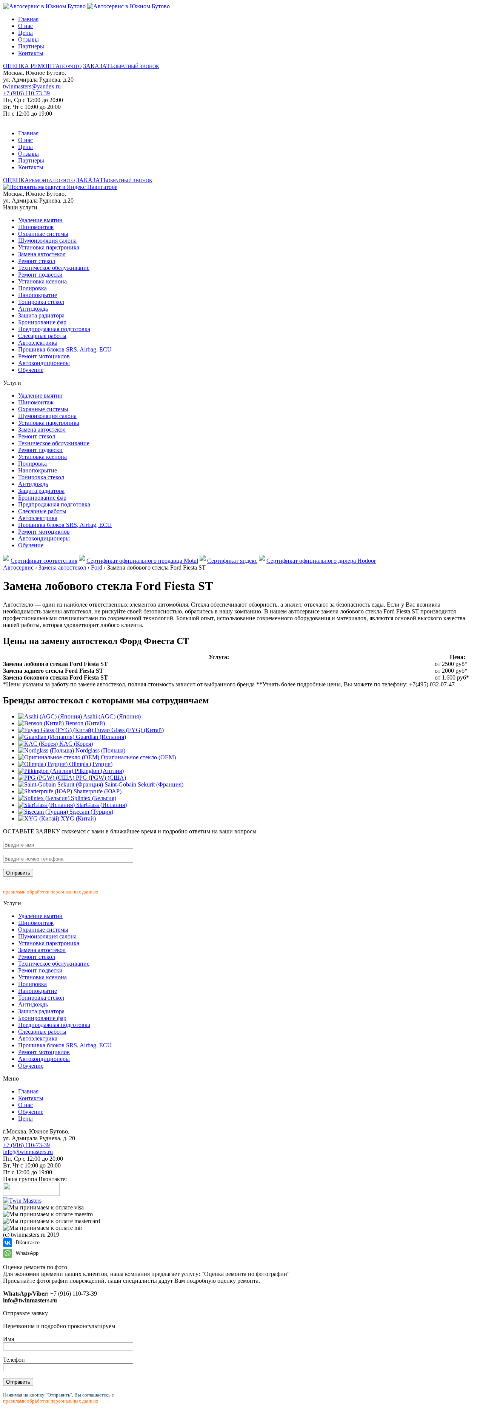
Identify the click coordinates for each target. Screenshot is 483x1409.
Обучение (30, 370)
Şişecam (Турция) (90, 811)
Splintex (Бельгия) (92, 798)
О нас (25, 26)
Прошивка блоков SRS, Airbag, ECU (65, 349)
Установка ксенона (42, 281)
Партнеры (31, 46)
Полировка (32, 288)
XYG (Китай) (77, 818)
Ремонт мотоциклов (44, 356)
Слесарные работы (42, 336)
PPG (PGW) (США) (100, 777)
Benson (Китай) (84, 723)
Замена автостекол (42, 254)
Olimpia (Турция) (90, 764)
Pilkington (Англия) (98, 771)
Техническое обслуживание (53, 268)
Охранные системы (43, 234)
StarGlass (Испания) (101, 805)
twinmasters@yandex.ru (32, 86)
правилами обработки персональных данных (50, 892)
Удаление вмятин (40, 220)
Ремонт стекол (36, 261)
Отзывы (28, 39)
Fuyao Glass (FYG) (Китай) (128, 730)
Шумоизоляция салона (47, 240)
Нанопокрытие (37, 295)
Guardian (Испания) (100, 737)
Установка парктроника (48, 247)
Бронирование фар (42, 322)
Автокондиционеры (44, 363)
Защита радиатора (41, 315)
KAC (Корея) (75, 743)
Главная (28, 19)
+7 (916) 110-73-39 (26, 93)
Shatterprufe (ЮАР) (97, 791)
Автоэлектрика (37, 342)
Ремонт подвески (40, 274)
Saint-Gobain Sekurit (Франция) (143, 784)
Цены (25, 32)
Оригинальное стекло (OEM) (137, 757)
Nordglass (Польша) (99, 750)
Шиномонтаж (36, 227)
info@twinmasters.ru (28, 1152)
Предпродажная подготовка (54, 329)
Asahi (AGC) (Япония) (111, 716)
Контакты (30, 53)
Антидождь (33, 308)
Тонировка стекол (41, 302)
